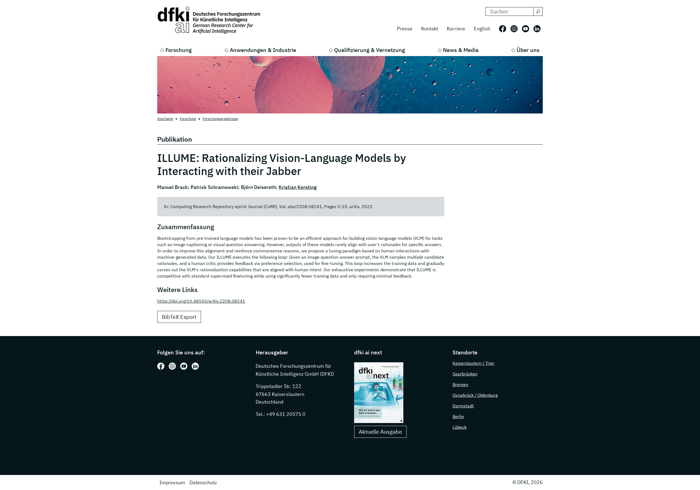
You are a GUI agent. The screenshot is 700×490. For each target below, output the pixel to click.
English (482, 28)
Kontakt (429, 28)
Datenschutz (203, 482)
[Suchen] (538, 11)
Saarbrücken (465, 374)
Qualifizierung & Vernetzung (369, 50)
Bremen (460, 384)
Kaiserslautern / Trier (473, 363)
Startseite (165, 118)
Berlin (458, 416)
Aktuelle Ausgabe (380, 431)
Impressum (172, 482)
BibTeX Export (179, 316)
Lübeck (459, 427)
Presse (404, 28)
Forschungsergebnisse (220, 118)
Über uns (528, 50)
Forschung (178, 50)
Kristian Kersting (298, 187)
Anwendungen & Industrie (263, 50)
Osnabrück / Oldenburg (475, 395)
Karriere (456, 28)
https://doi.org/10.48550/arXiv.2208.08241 (201, 301)
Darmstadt (463, 406)
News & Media (461, 50)
